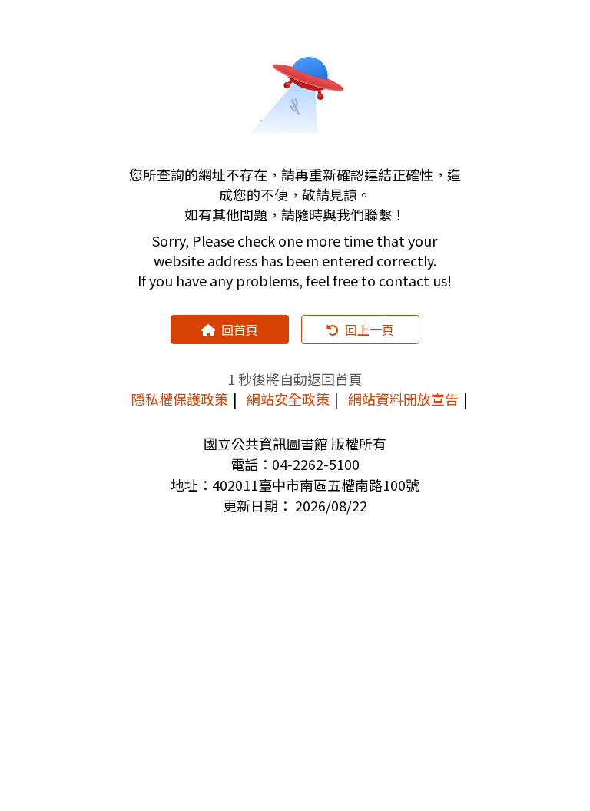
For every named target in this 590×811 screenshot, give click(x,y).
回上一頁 (369, 329)
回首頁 (239, 329)
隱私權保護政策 (179, 399)
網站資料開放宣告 (403, 399)
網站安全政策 (288, 399)
